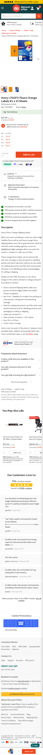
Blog (28, 714)
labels (31, 334)
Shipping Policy (32, 717)
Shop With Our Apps (25, 721)
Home (4, 30)
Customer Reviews (17, 714)
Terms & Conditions (8, 721)
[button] (2, 8)
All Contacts (29, 660)
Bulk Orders (22, 647)
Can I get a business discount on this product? (16, 368)
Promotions (5, 649)
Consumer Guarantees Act (11, 724)
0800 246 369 (9, 666)
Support (11, 660)
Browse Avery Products (22, 344)
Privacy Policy (6, 717)
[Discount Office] (21, 8)
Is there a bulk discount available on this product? (17, 360)
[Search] (39, 16)
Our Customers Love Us (21, 475)
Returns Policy (19, 717)
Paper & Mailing (15, 30)
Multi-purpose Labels (9, 33)
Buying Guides (34, 647)
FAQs (14, 647)
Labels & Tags (28, 30)
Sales (3, 660)
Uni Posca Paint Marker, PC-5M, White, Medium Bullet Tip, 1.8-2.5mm (13, 438)
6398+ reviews (25, 488)
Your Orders (5, 647)
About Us (4, 714)
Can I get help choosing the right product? (18, 375)
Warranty (15, 649)
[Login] (32, 8)
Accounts (19, 660)
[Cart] (38, 8)
